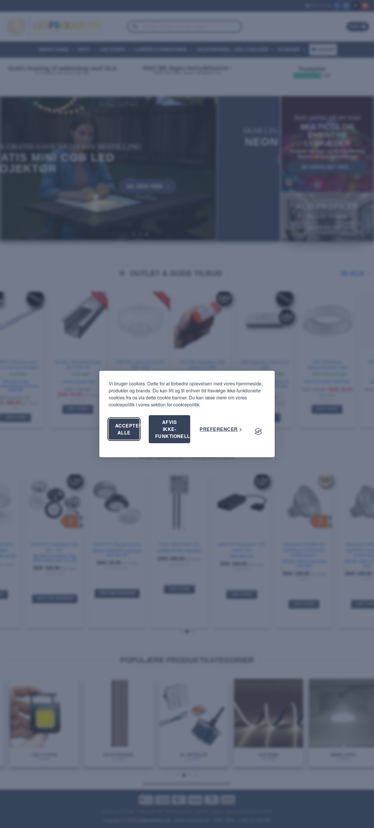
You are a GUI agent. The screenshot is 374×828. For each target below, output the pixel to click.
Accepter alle (127, 429)
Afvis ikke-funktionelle (173, 429)
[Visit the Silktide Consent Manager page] (258, 432)
